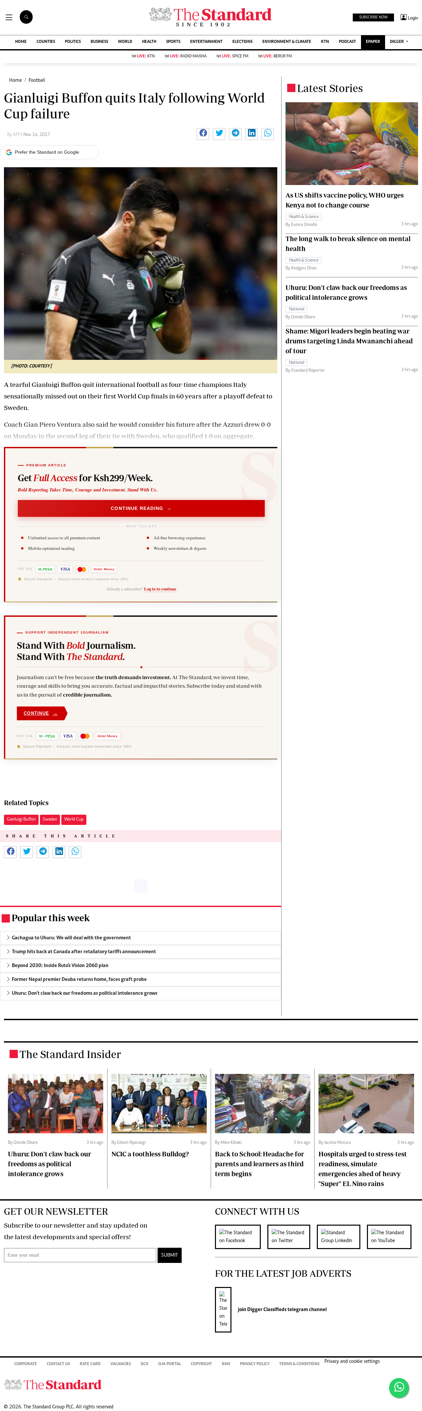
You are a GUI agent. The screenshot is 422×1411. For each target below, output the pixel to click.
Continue (41, 713)
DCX (144, 1364)
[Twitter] (292, 1237)
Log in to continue (160, 589)
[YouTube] (392, 1237)
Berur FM (277, 56)
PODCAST (347, 42)
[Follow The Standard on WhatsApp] (399, 1388)
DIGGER (397, 42)
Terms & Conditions (299, 1364)
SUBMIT (169, 1255)
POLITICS (73, 42)
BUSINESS (99, 42)
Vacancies (120, 1364)
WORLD (125, 42)
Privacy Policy (254, 1364)
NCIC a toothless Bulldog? (150, 1154)
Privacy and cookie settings (352, 1361)
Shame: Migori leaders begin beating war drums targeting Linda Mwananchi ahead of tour (349, 341)
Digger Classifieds (266, 1309)
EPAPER (373, 42)
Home (15, 80)
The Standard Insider (70, 1054)
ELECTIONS (242, 42)
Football (37, 80)
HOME (21, 42)
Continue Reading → (141, 508)
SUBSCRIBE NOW (373, 17)
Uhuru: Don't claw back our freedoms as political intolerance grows (49, 1163)
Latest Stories (330, 88)
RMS (226, 1364)
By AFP (14, 135)
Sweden (50, 819)
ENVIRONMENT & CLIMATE (286, 42)
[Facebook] (241, 1237)
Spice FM (235, 56)
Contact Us (58, 1364)
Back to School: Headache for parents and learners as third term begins (259, 1163)
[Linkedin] (342, 1237)
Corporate (25, 1364)
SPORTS (173, 42)
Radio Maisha (188, 56)
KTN (325, 42)
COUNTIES (46, 42)
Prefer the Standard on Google (47, 152)
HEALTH (149, 42)
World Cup (73, 819)
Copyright (201, 1364)
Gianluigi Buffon (21, 819)
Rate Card (90, 1364)
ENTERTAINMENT (206, 42)
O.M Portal (169, 1364)
